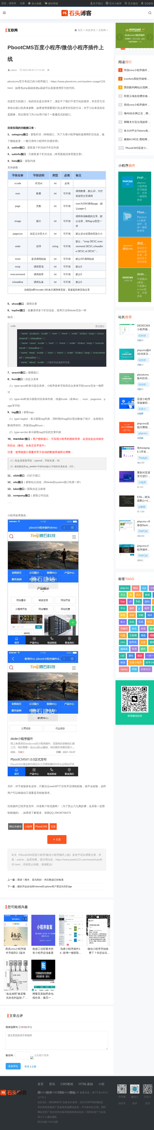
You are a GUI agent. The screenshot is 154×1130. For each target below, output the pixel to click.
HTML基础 (86, 1084)
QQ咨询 (147, 3)
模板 (143, 635)
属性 (130, 655)
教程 (147, 594)
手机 (138, 601)
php (144, 588)
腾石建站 (99, 326)
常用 (134, 649)
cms (122, 642)
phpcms (124, 588)
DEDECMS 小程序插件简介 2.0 (143, 329)
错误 (122, 662)
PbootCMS (41, 826)
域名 (149, 615)
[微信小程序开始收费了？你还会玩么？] (98, 944)
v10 (122, 655)
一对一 (150, 655)
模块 (139, 655)
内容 (143, 628)
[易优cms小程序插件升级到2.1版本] (16, 944)
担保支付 (146, 669)
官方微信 (131, 3)
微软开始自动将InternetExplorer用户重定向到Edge (44, 886)
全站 (131, 621)
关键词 (124, 628)
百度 (53, 826)
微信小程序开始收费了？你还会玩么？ (98, 952)
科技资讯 (90, 30)
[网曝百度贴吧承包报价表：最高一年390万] (43, 989)
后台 (138, 594)
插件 (131, 608)
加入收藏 (34, 3)
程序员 (133, 642)
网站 (135, 588)
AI (130, 594)
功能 (140, 615)
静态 (134, 628)
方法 (122, 594)
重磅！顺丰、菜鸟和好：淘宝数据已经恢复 (40, 879)
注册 (22, 3)
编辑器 (124, 649)
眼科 (143, 649)
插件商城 (51, 3)
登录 (26, 1066)
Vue (122, 601)
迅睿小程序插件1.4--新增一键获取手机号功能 (71, 952)
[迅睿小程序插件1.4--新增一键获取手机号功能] (71, 944)
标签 (122, 615)
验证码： (10, 1055)
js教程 (142, 506)
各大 (122, 621)
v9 (130, 601)
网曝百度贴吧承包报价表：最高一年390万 (43, 997)
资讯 (52, 1084)
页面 (140, 621)
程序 (146, 608)
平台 (122, 608)
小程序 (28, 826)
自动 (131, 615)
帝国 (134, 669)
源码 (147, 601)
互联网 (102, 30)
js (139, 608)
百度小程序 (135, 662)
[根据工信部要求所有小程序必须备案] (43, 944)
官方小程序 (114, 3)
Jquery (124, 669)
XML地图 (53, 1121)
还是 (143, 642)
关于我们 (96, 3)
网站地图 (42, 1121)
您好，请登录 (9, 3)
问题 (122, 635)
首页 (80, 30)
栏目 (149, 621)
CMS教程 (66, 1084)
